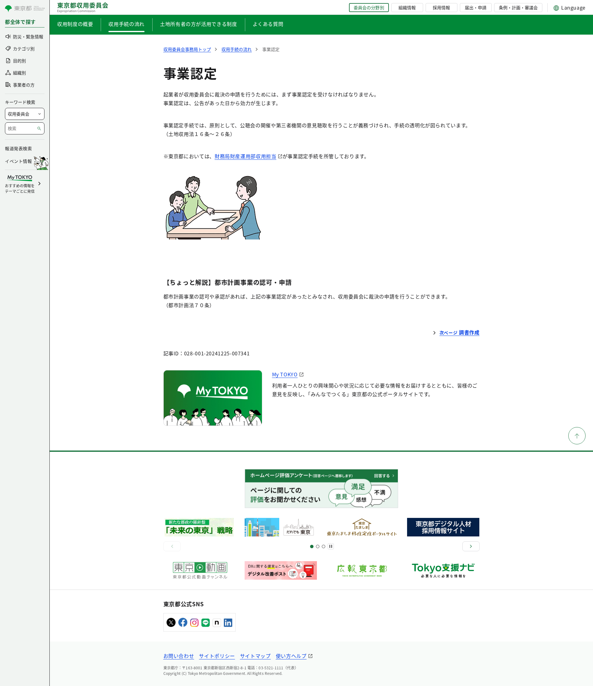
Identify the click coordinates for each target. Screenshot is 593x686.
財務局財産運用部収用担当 (245, 156)
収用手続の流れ (126, 24)
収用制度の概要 (75, 24)
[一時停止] (331, 546)
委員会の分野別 (369, 7)
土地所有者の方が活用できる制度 (198, 24)
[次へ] (471, 546)
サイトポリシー (217, 655)
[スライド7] (323, 546)
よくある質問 (268, 24)
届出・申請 (475, 7)
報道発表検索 (18, 148)
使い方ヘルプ (291, 655)
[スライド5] (317, 546)
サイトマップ (255, 655)
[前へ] (172, 546)
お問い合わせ (178, 655)
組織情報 (407, 7)
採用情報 (441, 7)
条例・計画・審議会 (518, 7)
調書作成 (459, 332)
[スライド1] (311, 546)
